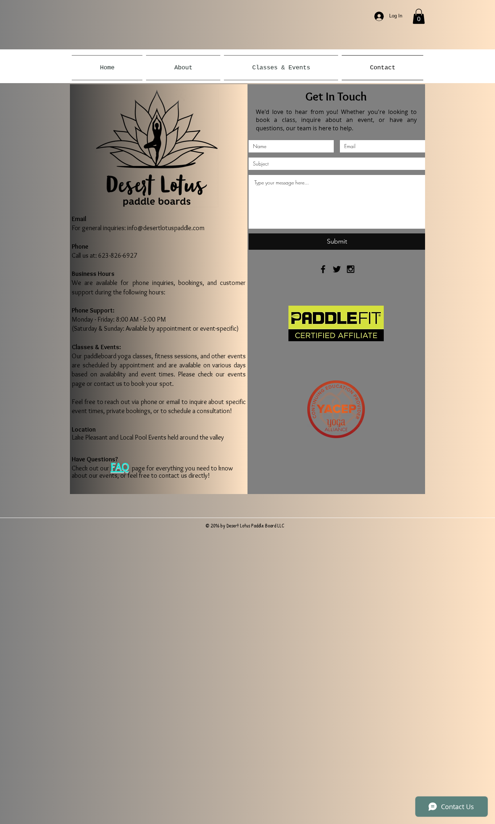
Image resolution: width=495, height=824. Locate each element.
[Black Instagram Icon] (350, 269)
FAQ (120, 466)
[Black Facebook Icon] (323, 269)
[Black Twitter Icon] (337, 269)
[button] (418, 16)
